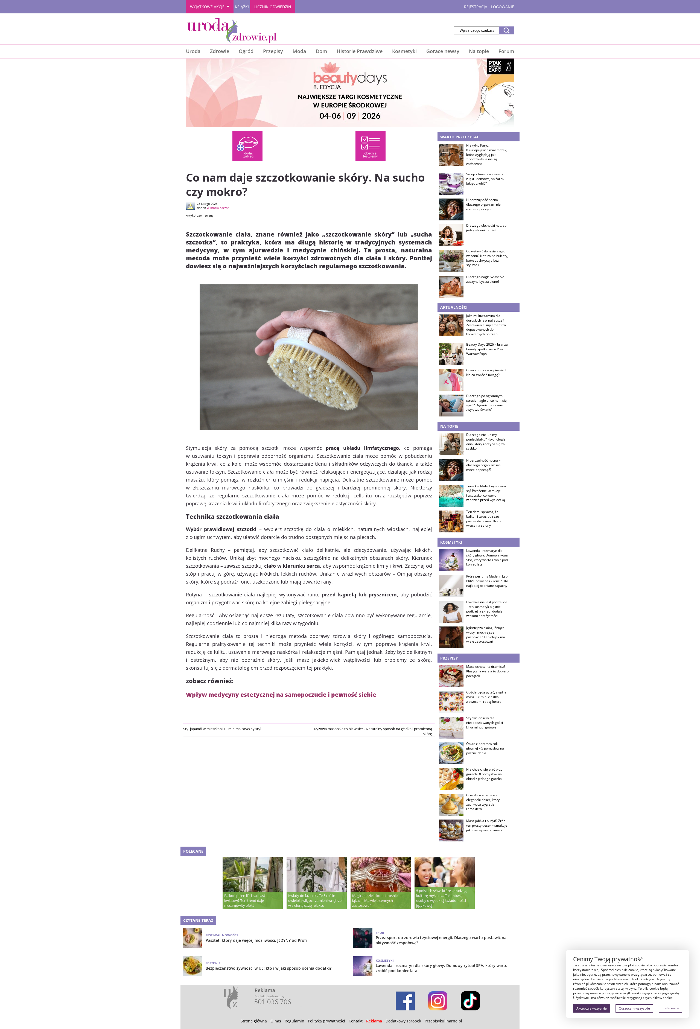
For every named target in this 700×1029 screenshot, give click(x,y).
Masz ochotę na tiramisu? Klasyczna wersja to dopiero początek (487, 671)
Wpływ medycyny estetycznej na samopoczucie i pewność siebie (281, 694)
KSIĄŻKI (242, 6)
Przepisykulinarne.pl (443, 1021)
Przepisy (273, 51)
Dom (321, 51)
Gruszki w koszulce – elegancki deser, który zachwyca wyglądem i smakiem (483, 802)
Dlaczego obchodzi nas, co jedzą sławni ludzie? (486, 227)
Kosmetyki (404, 51)
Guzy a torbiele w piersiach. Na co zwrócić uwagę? (487, 372)
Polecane (193, 851)
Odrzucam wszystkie (634, 1008)
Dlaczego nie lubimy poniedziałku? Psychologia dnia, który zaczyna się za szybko (486, 442)
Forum (506, 51)
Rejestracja (475, 6)
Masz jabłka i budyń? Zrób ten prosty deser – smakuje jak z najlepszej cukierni (486, 825)
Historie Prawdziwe (360, 51)
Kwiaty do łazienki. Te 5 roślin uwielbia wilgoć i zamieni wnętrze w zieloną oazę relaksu (315, 900)
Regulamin (294, 1021)
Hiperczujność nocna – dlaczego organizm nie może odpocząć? (483, 204)
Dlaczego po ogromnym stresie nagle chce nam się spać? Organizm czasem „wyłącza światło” (486, 403)
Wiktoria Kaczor (218, 208)
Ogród (246, 51)
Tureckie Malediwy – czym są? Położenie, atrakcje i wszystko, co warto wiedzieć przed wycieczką (486, 493)
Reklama (374, 1021)
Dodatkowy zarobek (403, 1021)
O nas (275, 1021)
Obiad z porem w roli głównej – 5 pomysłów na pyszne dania (485, 748)
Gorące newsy (442, 51)
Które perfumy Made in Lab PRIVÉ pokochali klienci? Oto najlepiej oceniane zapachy (487, 581)
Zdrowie (219, 51)
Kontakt (356, 1021)
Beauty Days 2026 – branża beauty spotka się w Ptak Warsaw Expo (487, 349)
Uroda (193, 51)
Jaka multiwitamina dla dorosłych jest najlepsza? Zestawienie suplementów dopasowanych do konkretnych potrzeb (486, 325)
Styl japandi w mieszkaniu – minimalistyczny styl (222, 728)
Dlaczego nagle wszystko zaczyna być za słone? (485, 279)
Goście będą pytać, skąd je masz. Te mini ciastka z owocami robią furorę (486, 697)
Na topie (479, 51)
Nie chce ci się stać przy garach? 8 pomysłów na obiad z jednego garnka (484, 774)
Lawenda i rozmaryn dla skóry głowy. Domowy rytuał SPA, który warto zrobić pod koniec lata (487, 558)
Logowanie (502, 6)
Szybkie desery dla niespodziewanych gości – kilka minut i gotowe (485, 723)
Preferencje (670, 1008)
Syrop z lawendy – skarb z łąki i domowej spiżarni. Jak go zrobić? (485, 179)
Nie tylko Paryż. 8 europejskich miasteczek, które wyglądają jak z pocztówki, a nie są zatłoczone (486, 154)
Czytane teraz (198, 920)
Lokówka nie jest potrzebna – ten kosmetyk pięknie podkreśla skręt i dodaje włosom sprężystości (487, 609)
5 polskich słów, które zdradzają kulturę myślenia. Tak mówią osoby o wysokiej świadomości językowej (441, 898)
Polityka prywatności (326, 1021)
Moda (299, 51)
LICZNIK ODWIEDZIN (272, 6)
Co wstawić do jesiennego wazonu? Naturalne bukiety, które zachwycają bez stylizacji (487, 258)
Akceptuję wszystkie (591, 1008)
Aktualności (454, 307)
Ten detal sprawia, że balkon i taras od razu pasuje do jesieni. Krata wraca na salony (483, 519)
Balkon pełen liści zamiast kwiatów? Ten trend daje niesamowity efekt (244, 900)
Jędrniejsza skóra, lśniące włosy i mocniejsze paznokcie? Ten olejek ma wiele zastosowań (485, 635)
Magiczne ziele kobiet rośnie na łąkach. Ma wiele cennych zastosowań (377, 900)
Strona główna (254, 1021)
